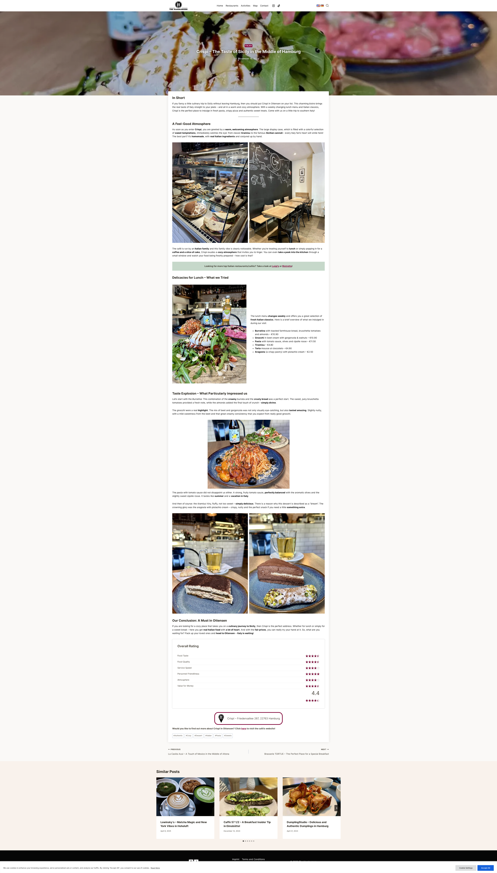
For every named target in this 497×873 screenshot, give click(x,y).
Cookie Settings (466, 868)
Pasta (218, 736)
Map (255, 5)
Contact (264, 5)
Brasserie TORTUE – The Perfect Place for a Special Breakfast (296, 751)
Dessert (198, 736)
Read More (155, 868)
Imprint (235, 859)
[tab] (243, 841)
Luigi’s (275, 266)
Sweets (228, 736)
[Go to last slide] (160, 808)
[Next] (336, 808)
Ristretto (287, 266)
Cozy (188, 736)
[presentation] (185, 796)
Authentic (178, 736)
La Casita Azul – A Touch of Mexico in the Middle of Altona (198, 751)
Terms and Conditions (253, 859)
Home (220, 5)
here (243, 728)
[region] (248, 867)
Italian (248, 46)
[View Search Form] (327, 5)
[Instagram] (273, 5)
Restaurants (232, 5)
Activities (245, 5)
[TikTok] (279, 5)
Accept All (485, 868)
